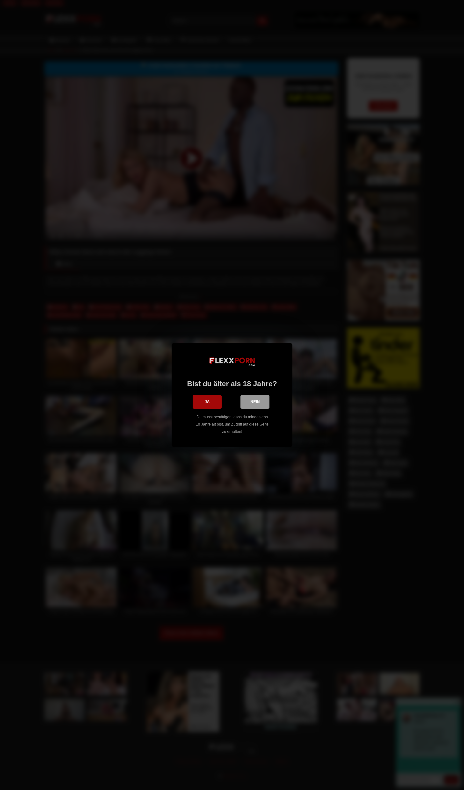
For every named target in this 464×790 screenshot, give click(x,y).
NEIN (255, 402)
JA (207, 402)
